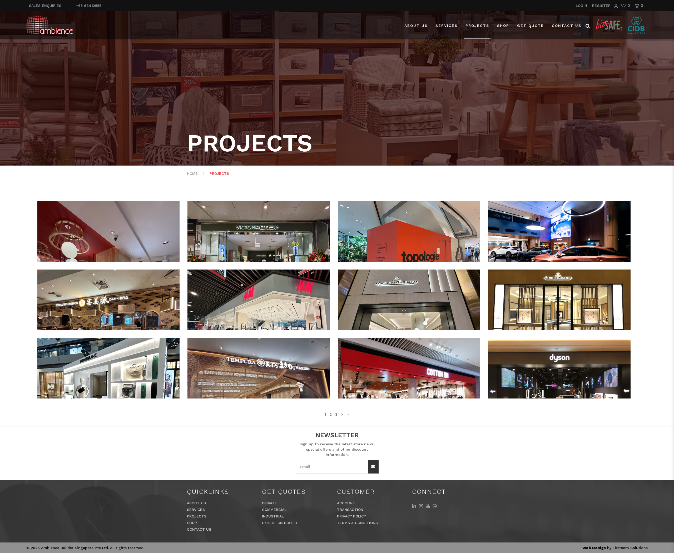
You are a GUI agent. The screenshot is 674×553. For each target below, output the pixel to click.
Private (269, 503)
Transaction (350, 509)
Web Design (594, 548)
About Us (196, 503)
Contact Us (199, 529)
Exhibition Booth (279, 523)
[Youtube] (428, 505)
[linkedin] (414, 505)
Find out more (63, 248)
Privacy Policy (351, 516)
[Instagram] (421, 505)
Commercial (274, 509)
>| (348, 414)
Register (601, 5)
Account (346, 503)
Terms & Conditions (357, 523)
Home (192, 173)
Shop (192, 523)
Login (582, 5)
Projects (219, 173)
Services (196, 509)
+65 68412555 (88, 5)
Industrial (273, 516)
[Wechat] (435, 505)
